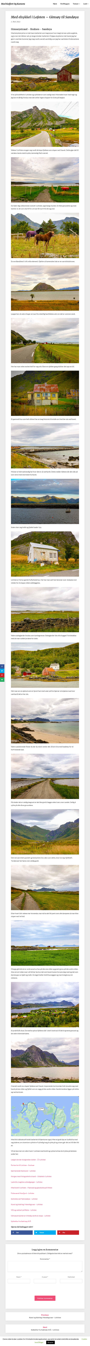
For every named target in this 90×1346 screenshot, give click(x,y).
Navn (19, 1277)
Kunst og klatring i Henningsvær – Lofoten (27, 1204)
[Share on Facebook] (2, 666)
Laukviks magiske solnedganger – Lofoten (26, 1182)
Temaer (76, 4)
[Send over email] (2, 679)
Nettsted (71, 1277)
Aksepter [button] (50, 1342)
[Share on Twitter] (2, 671)
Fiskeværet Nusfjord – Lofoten (22, 1193)
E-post (45, 1277)
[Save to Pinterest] (2, 675)
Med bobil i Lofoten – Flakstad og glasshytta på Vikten (31, 1188)
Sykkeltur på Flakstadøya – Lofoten (24, 1199)
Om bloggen (64, 4)
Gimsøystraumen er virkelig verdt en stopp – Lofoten (30, 1216)
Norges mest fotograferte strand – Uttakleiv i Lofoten (31, 1176)
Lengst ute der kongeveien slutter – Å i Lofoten (28, 1160)
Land (85, 4)
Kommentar (45, 1259)
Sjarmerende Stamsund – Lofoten (23, 1171)
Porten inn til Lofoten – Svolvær (22, 1165)
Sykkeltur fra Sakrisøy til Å (21, 1221)
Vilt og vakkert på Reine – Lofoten (23, 1210)
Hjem (55, 4)
